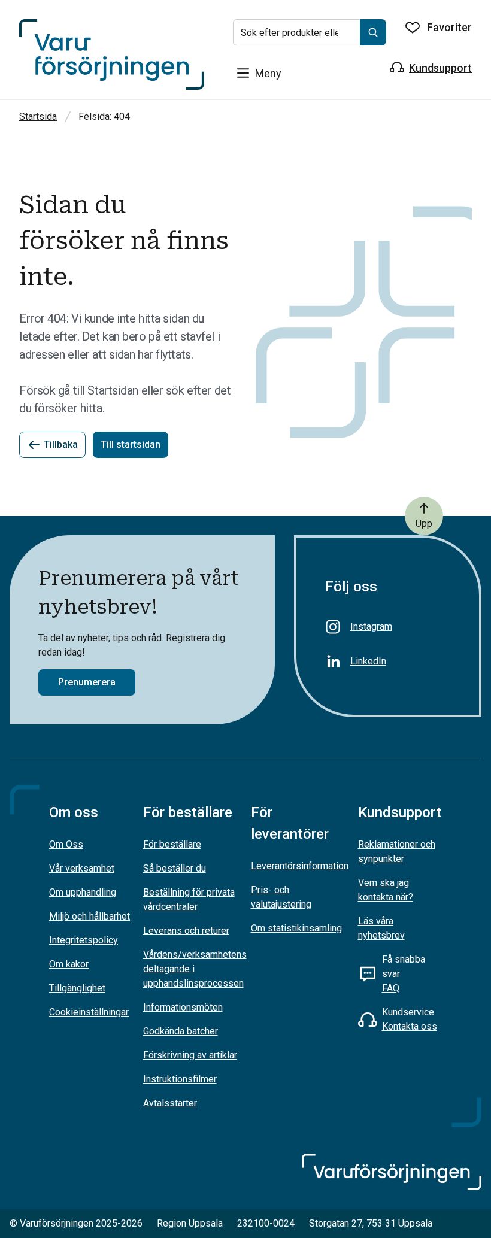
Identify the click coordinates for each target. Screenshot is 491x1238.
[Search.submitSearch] (373, 32)
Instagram (371, 626)
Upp (424, 523)
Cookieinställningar (89, 1012)
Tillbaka (61, 444)
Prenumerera (87, 682)
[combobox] (309, 32)
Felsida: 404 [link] (104, 116)
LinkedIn (368, 661)
